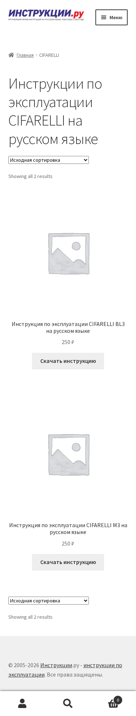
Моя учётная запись (22, 703)
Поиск (68, 703)
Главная (25, 55)
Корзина (105, 697)
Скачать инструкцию (68, 360)
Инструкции (56, 665)
